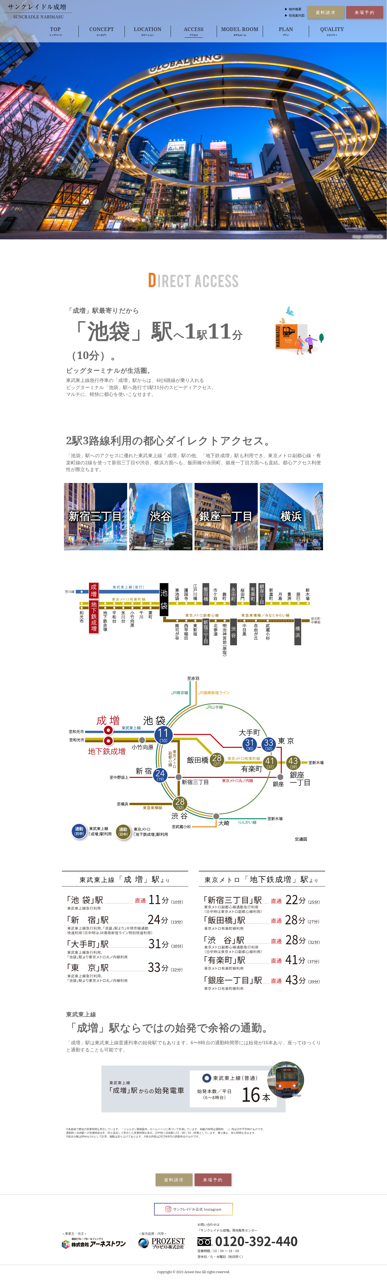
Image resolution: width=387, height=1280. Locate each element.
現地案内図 (297, 15)
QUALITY (332, 31)
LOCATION (147, 31)
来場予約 (365, 12)
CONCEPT (101, 31)
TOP (55, 31)
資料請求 (326, 12)
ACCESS (194, 31)
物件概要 (295, 9)
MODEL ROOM (239, 31)
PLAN (286, 31)
